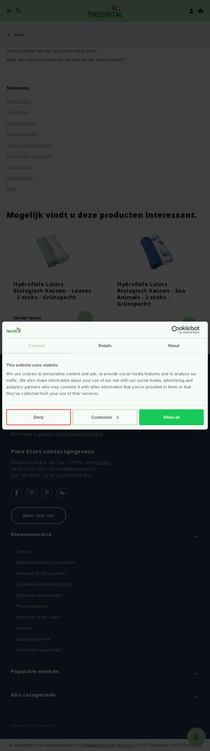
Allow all (171, 417)
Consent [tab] (36, 345)
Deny (38, 417)
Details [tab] (105, 345)
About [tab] (174, 345)
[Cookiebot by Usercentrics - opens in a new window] (180, 330)
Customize (102, 417)
